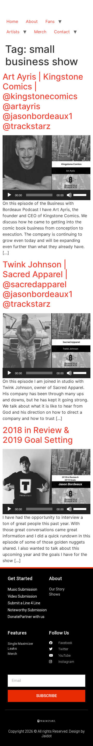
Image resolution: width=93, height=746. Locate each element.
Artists (12, 31)
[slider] (80, 194)
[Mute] (69, 195)
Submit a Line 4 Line (24, 603)
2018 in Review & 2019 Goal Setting (38, 435)
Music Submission (22, 589)
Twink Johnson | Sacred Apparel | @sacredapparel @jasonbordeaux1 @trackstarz (38, 284)
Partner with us (32, 617)
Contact (62, 31)
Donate (14, 617)
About (32, 21)
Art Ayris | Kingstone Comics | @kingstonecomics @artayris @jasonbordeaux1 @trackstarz (43, 101)
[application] (46, 195)
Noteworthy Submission (27, 610)
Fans (50, 21)
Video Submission (22, 596)
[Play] (9, 195)
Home (12, 21)
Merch (40, 31)
